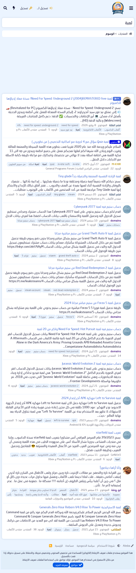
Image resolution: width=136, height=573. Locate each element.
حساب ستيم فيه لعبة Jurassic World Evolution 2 (91, 363)
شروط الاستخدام (106, 545)
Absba (126, 545)
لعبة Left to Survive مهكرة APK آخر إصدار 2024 (91, 398)
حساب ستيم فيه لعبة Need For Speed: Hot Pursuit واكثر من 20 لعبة (79, 329)
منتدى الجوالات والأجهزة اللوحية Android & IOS (95, 424)
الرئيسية (59, 545)
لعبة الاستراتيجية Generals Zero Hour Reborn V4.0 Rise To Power (80, 507)
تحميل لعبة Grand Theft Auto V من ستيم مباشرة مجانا (88, 233)
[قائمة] (131, 8)
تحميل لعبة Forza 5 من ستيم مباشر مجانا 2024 (92, 303)
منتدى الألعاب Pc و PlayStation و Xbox (99, 198)
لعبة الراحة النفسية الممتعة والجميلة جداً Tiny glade (89, 176)
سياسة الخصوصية (86, 545)
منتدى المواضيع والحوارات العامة (63, 498)
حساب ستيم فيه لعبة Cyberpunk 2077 (97, 206)
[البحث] (5, 8)
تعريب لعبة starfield (108, 432)
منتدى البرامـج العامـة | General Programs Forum (72, 168)
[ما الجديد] (14, 8)
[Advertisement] (68, 65)
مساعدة (69, 545)
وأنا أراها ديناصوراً (110, 468)
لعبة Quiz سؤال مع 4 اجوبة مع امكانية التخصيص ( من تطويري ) (74, 141)
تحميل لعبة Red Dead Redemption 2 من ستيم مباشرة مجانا (85, 268)
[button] (119, 546)
